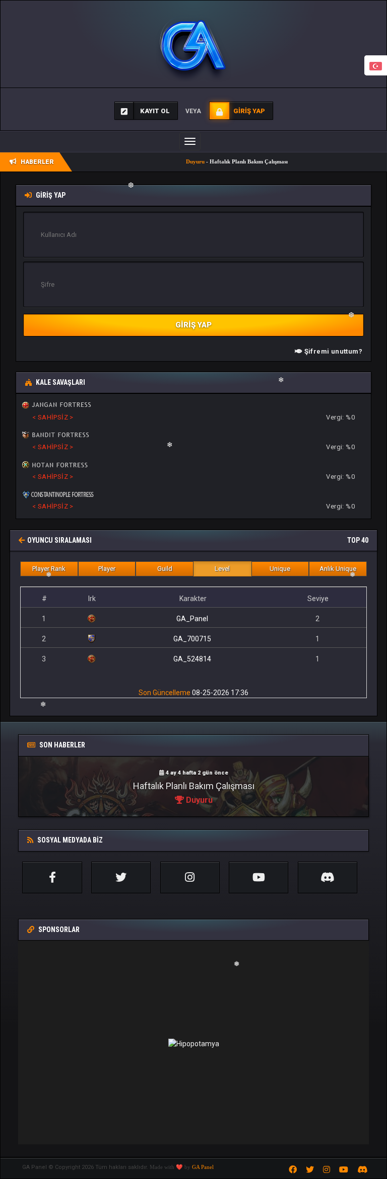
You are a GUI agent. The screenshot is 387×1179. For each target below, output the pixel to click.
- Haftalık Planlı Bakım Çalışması (216, 161)
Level (222, 568)
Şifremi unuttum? (332, 351)
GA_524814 (192, 659)
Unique (280, 568)
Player (106, 568)
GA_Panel (192, 619)
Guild (164, 568)
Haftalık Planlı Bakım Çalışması (193, 786)
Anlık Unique (337, 568)
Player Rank (49, 568)
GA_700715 (192, 639)
